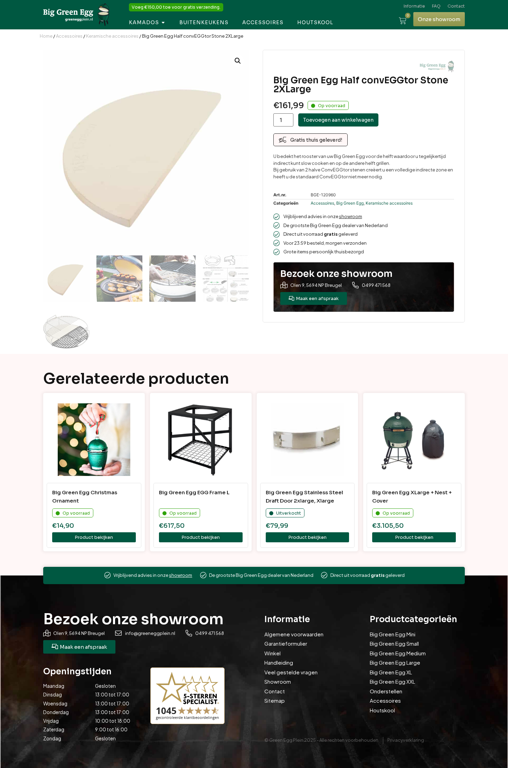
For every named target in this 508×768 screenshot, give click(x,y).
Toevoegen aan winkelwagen (338, 120)
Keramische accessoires (112, 36)
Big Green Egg (350, 203)
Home (46, 36)
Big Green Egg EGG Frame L (194, 492)
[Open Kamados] (163, 22)
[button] (238, 61)
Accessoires (69, 36)
